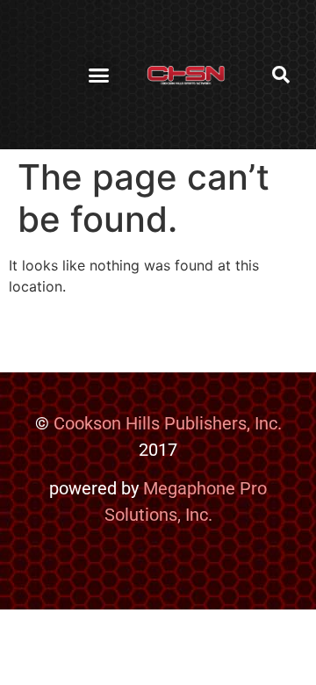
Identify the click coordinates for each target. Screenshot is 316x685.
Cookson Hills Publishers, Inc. (168, 423)
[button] (99, 74)
